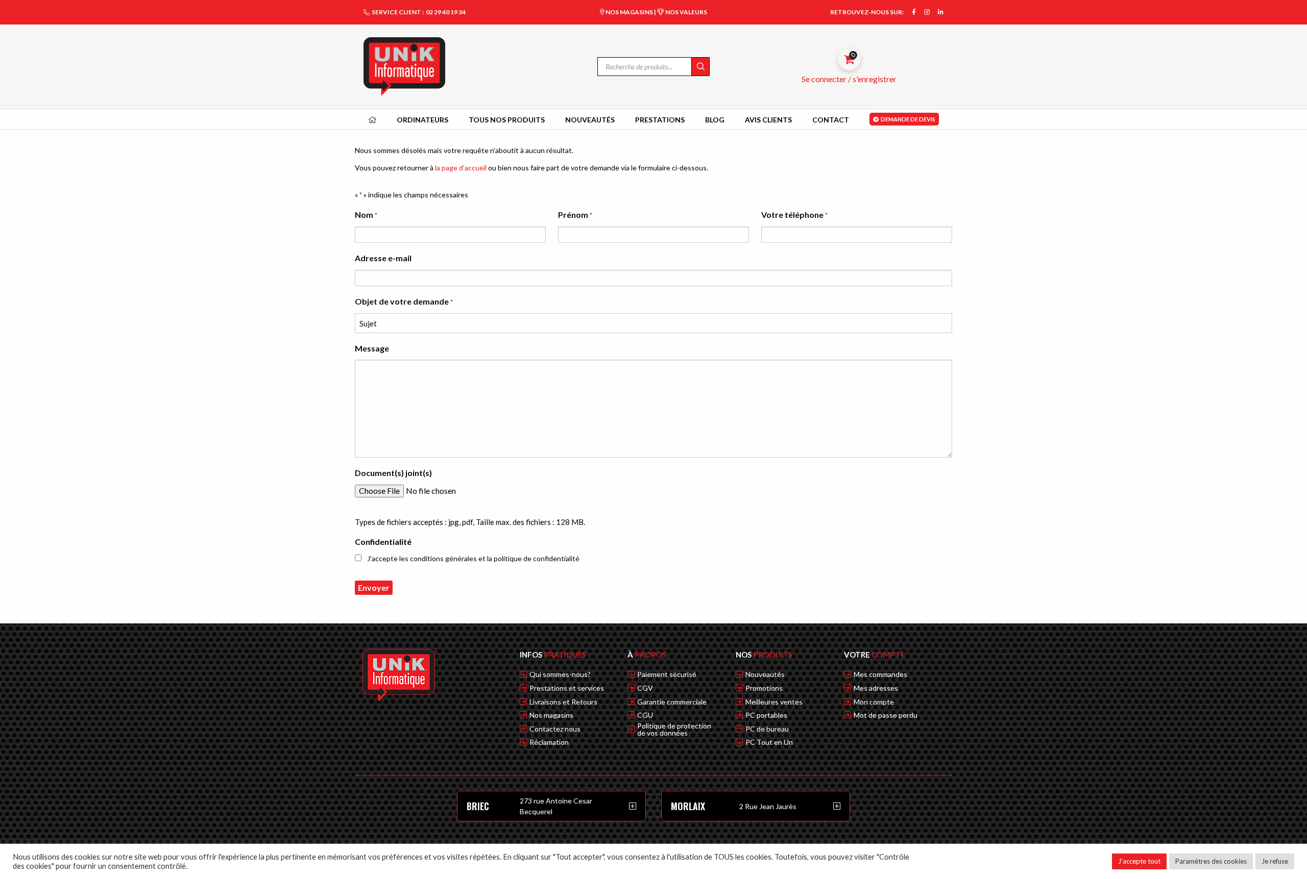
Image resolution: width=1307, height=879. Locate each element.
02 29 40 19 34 (446, 12)
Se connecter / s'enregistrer (849, 79)
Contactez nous (554, 729)
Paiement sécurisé (666, 674)
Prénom (575, 214)
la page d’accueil (461, 167)
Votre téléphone (794, 214)
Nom (366, 214)
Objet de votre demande (404, 301)
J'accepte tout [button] (1139, 861)
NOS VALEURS (685, 12)
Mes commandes (880, 674)
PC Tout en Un (769, 742)
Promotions (764, 688)
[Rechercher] (700, 67)
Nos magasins (551, 715)
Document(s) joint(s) (393, 473)
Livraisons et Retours (563, 702)
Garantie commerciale (672, 702)
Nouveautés (765, 674)
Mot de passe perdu (885, 715)
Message (372, 348)
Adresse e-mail (383, 258)
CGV (645, 688)
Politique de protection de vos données (674, 729)
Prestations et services (566, 688)
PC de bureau (767, 729)
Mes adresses (876, 688)
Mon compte (874, 702)
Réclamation (549, 742)
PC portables (766, 715)
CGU (645, 715)
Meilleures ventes (774, 702)
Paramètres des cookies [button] (1211, 861)
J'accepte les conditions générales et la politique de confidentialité (473, 558)
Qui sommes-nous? (560, 674)
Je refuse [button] (1275, 861)
